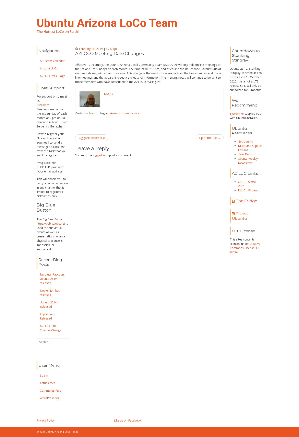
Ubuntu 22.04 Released (48, 304)
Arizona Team (119, 113)
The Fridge (246, 200)
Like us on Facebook (127, 420)
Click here (43, 105)
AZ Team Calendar (52, 61)
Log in (44, 375)
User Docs (245, 154)
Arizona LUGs (49, 68)
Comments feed (50, 390)
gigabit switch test (93, 138)
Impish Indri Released (47, 316)
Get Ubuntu (245, 141)
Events (134, 113)
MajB (113, 49)
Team (92, 113)
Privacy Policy (46, 420)
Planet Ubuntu (240, 216)
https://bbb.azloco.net (51, 223)
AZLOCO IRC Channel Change (50, 328)
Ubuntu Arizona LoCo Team (107, 23)
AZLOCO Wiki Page (52, 76)
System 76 (237, 113)
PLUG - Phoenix (248, 190)
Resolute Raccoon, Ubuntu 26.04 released (52, 278)
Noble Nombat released (50, 293)
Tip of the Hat (208, 138)
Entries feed (48, 383)
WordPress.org (49, 398)
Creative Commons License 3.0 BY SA (245, 248)
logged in (99, 155)
